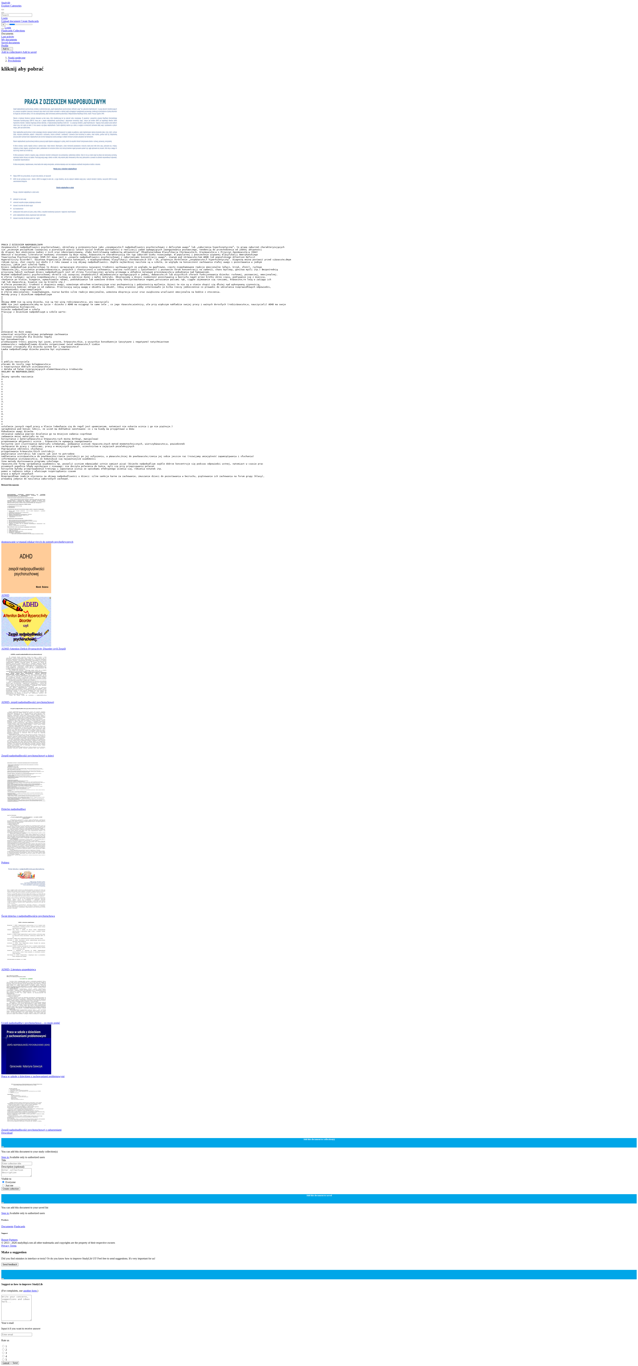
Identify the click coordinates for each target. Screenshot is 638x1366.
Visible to (6, 1178)
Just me (9, 1185)
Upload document (11, 21)
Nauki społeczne (16, 57)
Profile (4, 45)
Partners (13, 1239)
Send (15, 1363)
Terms (13, 1245)
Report (4, 1239)
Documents (7, 1226)
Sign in (5, 1157)
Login (4, 18)
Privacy (5, 1245)
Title (3, 1160)
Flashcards (7, 30)
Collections (19, 30)
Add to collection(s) (12, 52)
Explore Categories (11, 5)
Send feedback (10, 1264)
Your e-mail (7, 1323)
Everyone (10, 1182)
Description (12, 1166)
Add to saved (30, 52)
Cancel (6, 1363)
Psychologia (14, 60)
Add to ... (7, 49)
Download (6, 1132)
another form (30, 1290)
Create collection (11, 1189)
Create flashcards (30, 21)
